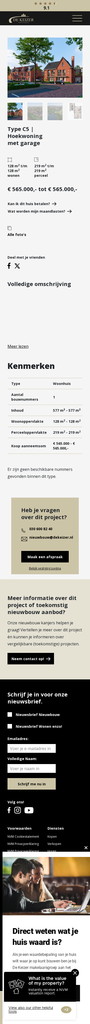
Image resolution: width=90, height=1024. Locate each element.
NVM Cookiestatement (23, 836)
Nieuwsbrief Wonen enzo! (39, 726)
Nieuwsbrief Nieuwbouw (38, 714)
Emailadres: (18, 738)
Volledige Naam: (22, 758)
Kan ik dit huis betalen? (29, 203)
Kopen (52, 836)
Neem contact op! (28, 658)
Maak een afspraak (45, 556)
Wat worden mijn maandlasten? (36, 211)
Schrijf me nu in (32, 784)
